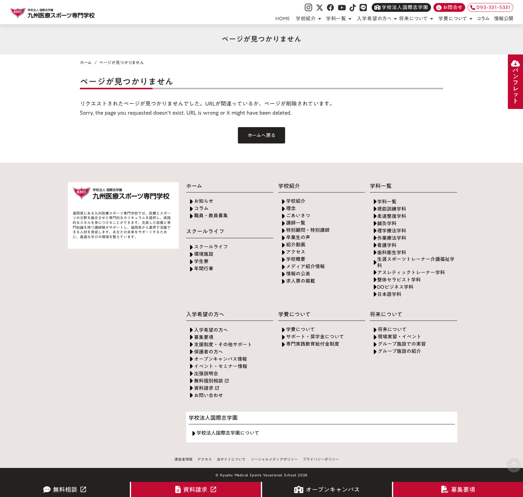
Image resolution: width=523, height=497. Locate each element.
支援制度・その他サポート (223, 344)
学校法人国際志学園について (227, 433)
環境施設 (203, 254)
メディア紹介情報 (305, 266)
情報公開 (503, 18)
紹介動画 (295, 245)
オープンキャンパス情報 (220, 359)
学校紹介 (295, 201)
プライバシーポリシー (321, 459)
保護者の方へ (208, 352)
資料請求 (203, 388)
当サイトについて (231, 459)
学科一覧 (386, 202)
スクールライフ (211, 247)
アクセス (295, 252)
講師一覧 (295, 223)
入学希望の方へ (211, 330)
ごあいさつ (298, 215)
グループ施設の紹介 (399, 351)
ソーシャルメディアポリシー (274, 459)
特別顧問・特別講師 (308, 230)
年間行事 (203, 268)
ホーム (86, 62)
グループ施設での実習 (402, 344)
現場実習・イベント (399, 337)
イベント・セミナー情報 (220, 366)
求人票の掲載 (300, 281)
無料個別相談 (208, 381)
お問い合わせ (208, 395)
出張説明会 (206, 373)
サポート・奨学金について (315, 337)
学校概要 (295, 259)
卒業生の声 (298, 237)
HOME (282, 18)
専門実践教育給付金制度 (312, 344)
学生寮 (201, 261)
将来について (392, 329)
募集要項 (203, 337)
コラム (483, 18)
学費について (300, 329)
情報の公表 (298, 274)
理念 (291, 208)
